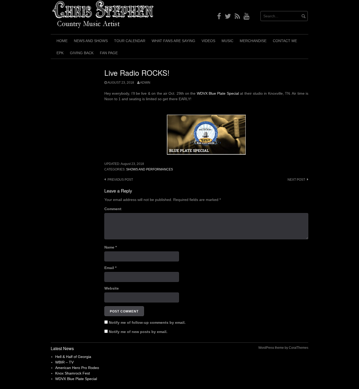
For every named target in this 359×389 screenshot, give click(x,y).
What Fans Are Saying (173, 41)
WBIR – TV (64, 362)
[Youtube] (246, 17)
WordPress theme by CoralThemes (283, 348)
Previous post (120, 179)
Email (110, 268)
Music (227, 41)
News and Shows (91, 41)
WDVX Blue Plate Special (218, 93)
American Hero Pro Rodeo (77, 368)
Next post (296, 179)
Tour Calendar (129, 41)
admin (145, 82)
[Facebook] (219, 17)
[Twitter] (228, 17)
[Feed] (237, 17)
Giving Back (82, 53)
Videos (208, 41)
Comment (112, 209)
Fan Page (109, 53)
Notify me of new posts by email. (138, 332)
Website (111, 288)
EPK (60, 53)
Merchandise (253, 41)
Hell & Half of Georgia (73, 357)
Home (62, 41)
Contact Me (285, 41)
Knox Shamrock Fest (72, 373)
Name (110, 247)
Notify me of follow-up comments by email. (147, 322)
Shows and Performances (149, 169)
